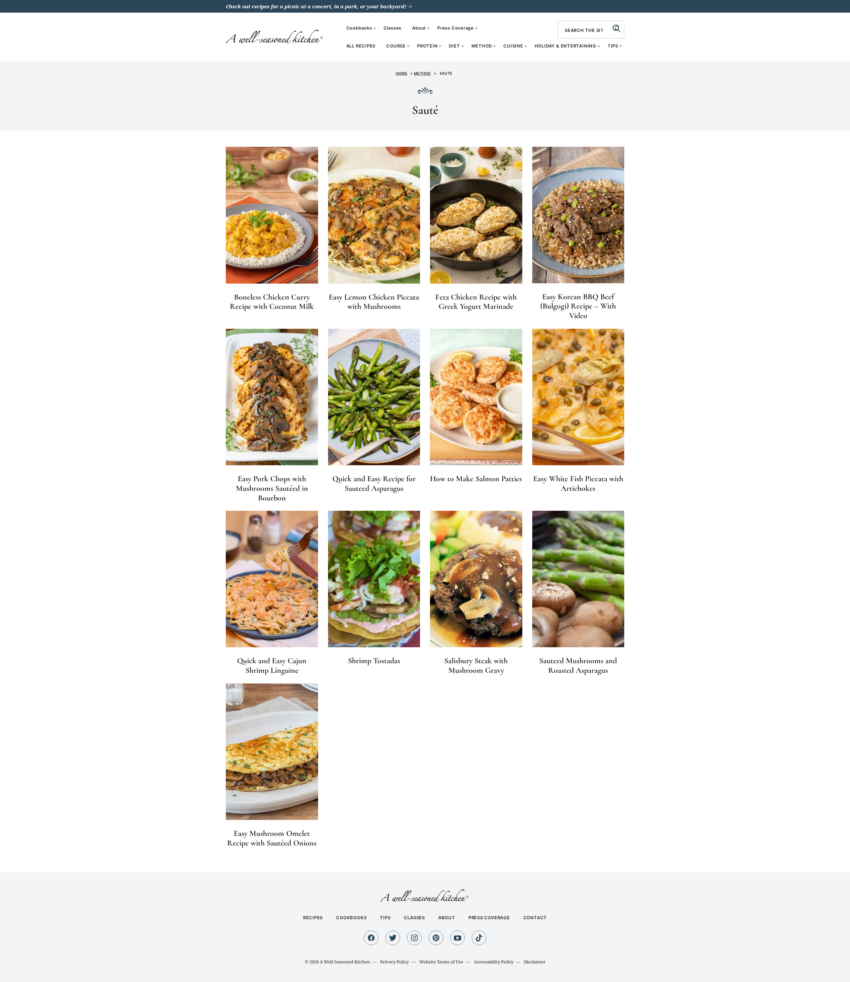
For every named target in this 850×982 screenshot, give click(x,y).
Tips (613, 45)
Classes (392, 28)
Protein (427, 45)
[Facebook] (371, 938)
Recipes (313, 917)
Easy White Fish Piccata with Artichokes (578, 483)
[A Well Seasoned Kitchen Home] (275, 36)
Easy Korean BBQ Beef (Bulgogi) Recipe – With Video (578, 306)
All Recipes (361, 45)
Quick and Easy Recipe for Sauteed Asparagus (374, 483)
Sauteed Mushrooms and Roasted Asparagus (578, 665)
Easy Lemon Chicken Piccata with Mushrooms (374, 302)
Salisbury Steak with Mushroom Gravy (476, 665)
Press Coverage (455, 28)
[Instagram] (414, 938)
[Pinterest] (436, 938)
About (419, 28)
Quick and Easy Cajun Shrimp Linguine (271, 665)
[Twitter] (392, 938)
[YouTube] (457, 938)
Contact (535, 917)
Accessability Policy (493, 962)
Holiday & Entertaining (565, 45)
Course (396, 45)
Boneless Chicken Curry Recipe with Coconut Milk (272, 302)
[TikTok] (479, 938)
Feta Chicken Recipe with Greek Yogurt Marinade (476, 302)
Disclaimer (535, 962)
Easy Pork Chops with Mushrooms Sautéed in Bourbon (272, 488)
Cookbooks (359, 28)
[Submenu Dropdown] (408, 46)
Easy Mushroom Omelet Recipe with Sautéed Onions (271, 838)
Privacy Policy (394, 962)
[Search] (616, 28)
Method (481, 45)
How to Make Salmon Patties (476, 479)
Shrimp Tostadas (374, 661)
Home (401, 73)
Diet (454, 45)
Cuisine (513, 45)
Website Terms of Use (441, 962)
